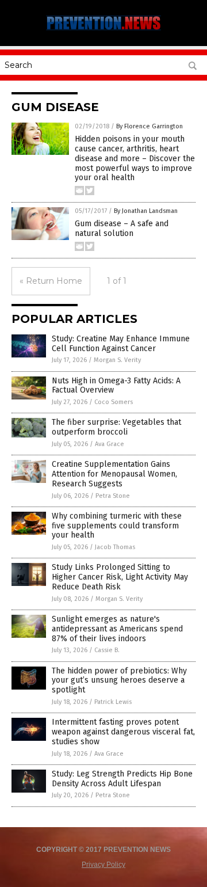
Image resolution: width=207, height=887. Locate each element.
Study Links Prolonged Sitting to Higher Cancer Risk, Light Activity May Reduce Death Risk (120, 577)
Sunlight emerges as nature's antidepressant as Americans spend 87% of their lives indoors (117, 629)
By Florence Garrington (149, 126)
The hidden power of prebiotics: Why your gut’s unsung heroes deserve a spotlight (119, 680)
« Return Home (51, 281)
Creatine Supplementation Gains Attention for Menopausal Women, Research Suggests (114, 474)
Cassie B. (107, 650)
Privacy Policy (103, 865)
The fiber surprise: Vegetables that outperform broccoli (116, 427)
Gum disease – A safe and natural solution (121, 228)
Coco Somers (113, 402)
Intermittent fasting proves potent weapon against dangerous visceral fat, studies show (123, 732)
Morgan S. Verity (117, 360)
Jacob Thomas (115, 547)
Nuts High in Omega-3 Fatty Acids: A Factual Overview (116, 385)
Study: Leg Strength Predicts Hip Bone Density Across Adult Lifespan (122, 779)
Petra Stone (112, 496)
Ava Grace (109, 444)
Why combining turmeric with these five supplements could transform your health (117, 525)
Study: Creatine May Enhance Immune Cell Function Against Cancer (121, 343)
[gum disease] (103, 30)
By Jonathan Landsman (146, 211)
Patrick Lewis (113, 702)
